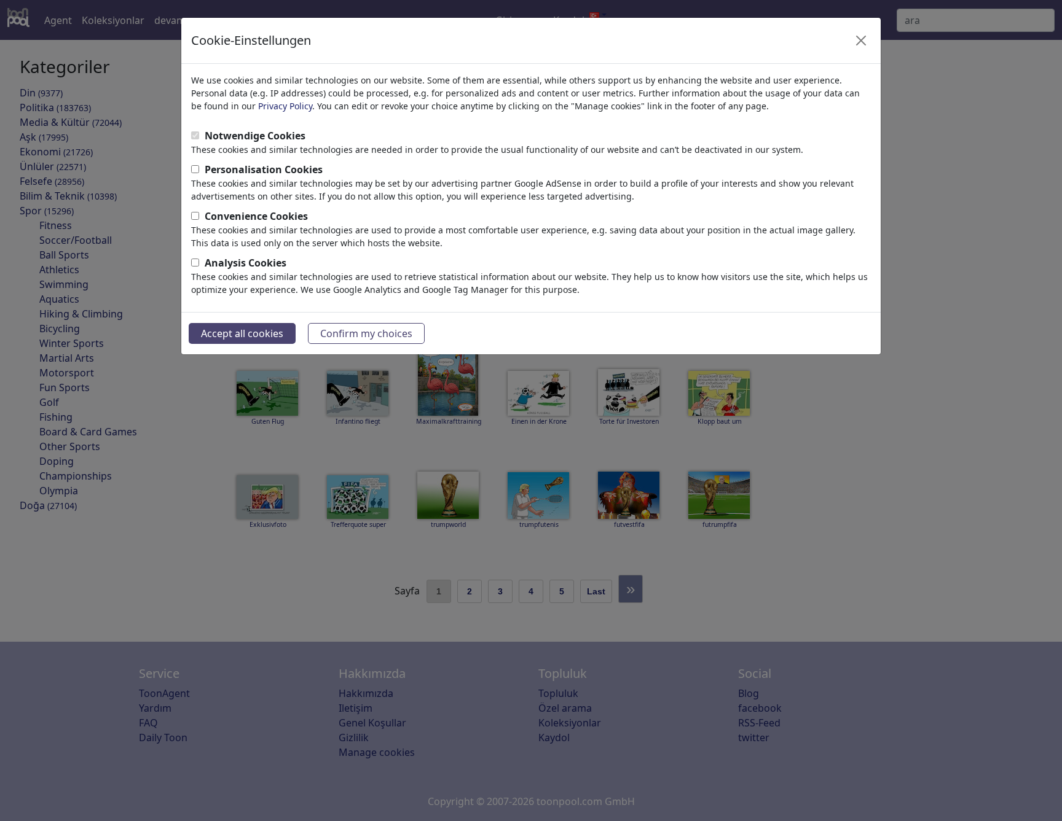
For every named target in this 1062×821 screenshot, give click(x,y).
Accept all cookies (242, 333)
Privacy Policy (285, 106)
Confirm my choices (366, 333)
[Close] (861, 40)
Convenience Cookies (256, 216)
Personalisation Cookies (264, 169)
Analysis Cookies (245, 263)
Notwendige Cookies (255, 135)
